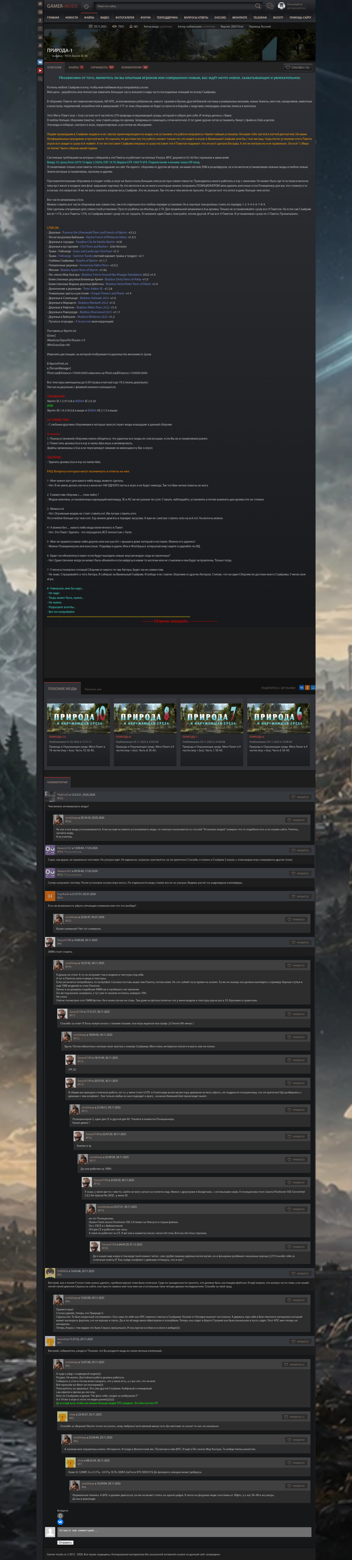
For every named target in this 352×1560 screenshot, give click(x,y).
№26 (68, 821)
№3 (59, 1275)
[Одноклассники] (307, 687)
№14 (81, 1084)
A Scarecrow (83, 321)
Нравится (303, 797)
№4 (67, 1301)
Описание (54, 67)
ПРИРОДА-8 (123, 737)
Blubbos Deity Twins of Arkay (123, 279)
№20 (105, 1248)
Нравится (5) (297, 1365)
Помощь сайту (300, 17)
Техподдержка (167, 17)
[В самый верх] (346, 1554)
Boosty (278, 17)
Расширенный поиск (40, 78)
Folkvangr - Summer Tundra (75, 256)
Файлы (40, 20)
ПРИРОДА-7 (190, 737)
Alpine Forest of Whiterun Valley (106, 237)
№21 (60, 898)
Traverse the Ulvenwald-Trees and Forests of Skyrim (94, 232)
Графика (57, 56)
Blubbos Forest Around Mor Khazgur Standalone (112, 274)
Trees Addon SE (92, 289)
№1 (59, 1343)
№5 (71, 1418)
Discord (220, 17)
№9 (59, 944)
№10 (68, 967)
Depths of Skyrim (87, 260)
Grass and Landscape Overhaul (92, 251)
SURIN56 (62, 1271)
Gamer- (62, 6)
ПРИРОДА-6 (256, 737)
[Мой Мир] (313, 687)
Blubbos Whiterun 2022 (93, 317)
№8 (84, 1487)
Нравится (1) (297, 1417)
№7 (80, 1464)
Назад (48, 56)
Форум (40, 45)
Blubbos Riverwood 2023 (96, 312)
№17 (93, 1161)
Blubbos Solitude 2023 (94, 298)
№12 (76, 1038)
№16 (89, 1138)
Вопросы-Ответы (196, 17)
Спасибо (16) (300, 67)
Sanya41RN (64, 940)
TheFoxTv (63, 794)
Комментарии (134, 67)
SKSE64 (79, 401)
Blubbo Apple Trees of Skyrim (79, 270)
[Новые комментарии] (86, 6)
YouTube (40, 70)
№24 (60, 852)
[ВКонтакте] (301, 687)
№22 (68, 921)
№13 (81, 1061)
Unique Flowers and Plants (108, 293)
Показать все (93, 689)
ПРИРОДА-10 (57, 737)
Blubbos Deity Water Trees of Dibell (128, 284)
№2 (67, 1366)
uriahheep (166, 26)
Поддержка (40, 53)
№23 (60, 875)
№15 (85, 1111)
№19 (101, 1210)
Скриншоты (102, 67)
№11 (72, 1015)
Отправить (65, 1542)
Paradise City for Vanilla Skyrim (95, 242)
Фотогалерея (40, 37)
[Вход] (60, 1516)
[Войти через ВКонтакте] (60, 1522)
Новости (40, 12)
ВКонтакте (40, 62)
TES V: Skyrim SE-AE (76, 56)
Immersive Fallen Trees (94, 265)
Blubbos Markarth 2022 (93, 303)
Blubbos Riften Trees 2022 (93, 307)
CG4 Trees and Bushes (94, 246)
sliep (72, 1414)
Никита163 (64, 848)
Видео (40, 28)
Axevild (62, 1339)
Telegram (260, 17)
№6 (76, 1441)
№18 (97, 1184)
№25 (60, 798)
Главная (40, 3)
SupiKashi (63, 894)
